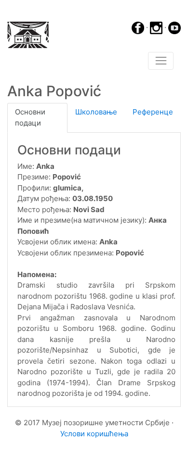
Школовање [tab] (96, 111)
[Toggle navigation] (161, 61)
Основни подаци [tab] (30, 117)
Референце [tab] (153, 111)
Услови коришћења (94, 433)
